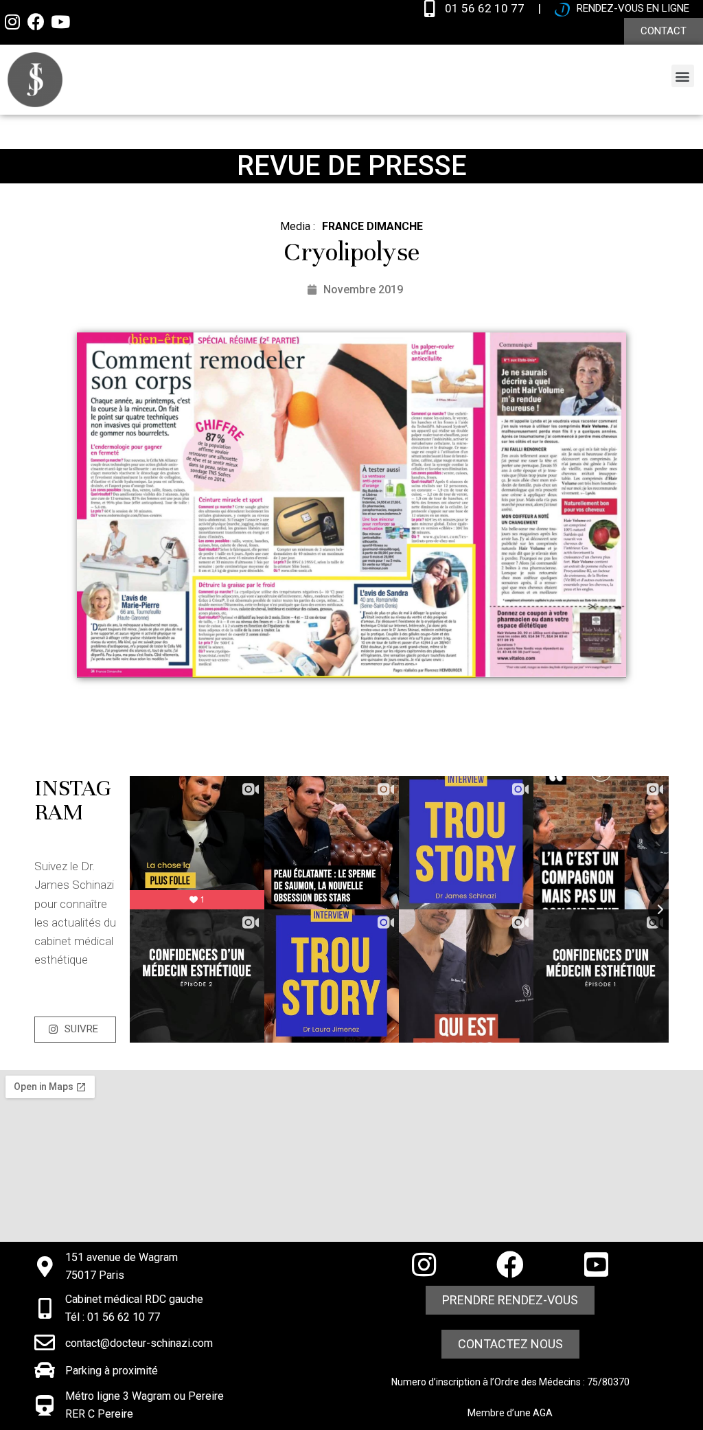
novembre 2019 (363, 289)
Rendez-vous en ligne (633, 8)
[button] (663, 31)
